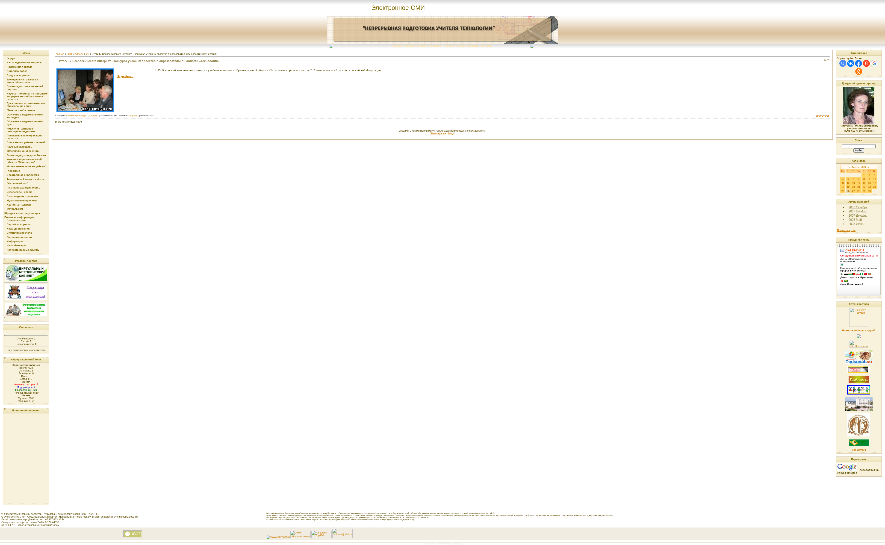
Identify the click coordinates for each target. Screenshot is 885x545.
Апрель (79, 54)
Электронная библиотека (23, 175)
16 (869, 183)
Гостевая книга (16, 220)
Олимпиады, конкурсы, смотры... (82, 116)
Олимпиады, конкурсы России (26, 155)
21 (858, 187)
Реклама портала (454, 45)
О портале (434, 45)
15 (864, 183)
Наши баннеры (16, 245)
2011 (69, 54)
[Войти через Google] (874, 63)
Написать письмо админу (23, 249)
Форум (11, 58)
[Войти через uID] (842, 63)
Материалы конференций (23, 151)
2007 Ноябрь (857, 211)
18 (842, 187)
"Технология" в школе (21, 110)
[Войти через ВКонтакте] (850, 63)
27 (853, 191)
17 (874, 183)
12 (848, 183)
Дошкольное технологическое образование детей (26, 104)
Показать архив (846, 230)
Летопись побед (17, 71)
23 (869, 187)
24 (874, 187)
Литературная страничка (22, 196)
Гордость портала (18, 75)
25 (842, 191)
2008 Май (855, 219)
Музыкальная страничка (22, 200)
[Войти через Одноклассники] (858, 71)
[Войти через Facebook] (858, 63)
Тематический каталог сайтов (25, 179)
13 (853, 183)
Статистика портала (19, 232)
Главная (397, 45)
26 (87, 54)
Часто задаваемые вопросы (24, 62)
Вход (451, 133)
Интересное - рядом (19, 192)
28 (858, 191)
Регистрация (438, 133)
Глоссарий (13, 170)
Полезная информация (19, 217)
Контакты (473, 45)
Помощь (486, 45)
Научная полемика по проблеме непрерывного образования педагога (27, 96)
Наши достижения (18, 228)
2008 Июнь (856, 224)
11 (843, 183)
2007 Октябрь (858, 207)
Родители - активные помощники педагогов (21, 130)
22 (864, 187)
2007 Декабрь (858, 215)
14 (858, 183)
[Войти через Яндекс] (866, 63)
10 (874, 179)
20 (853, 187)
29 (864, 191)
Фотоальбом (15, 208)
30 (869, 191)
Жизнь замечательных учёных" (26, 166)
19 (848, 187)
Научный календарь (19, 146)
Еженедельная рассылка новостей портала (22, 81)
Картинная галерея (19, 204)
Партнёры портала (18, 224)
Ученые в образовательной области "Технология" (24, 161)
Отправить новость (19, 237)
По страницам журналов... (23, 187)
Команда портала (415, 45)
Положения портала (19, 66)
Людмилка (134, 116)
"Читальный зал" (17, 183)
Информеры (15, 241)
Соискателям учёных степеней (26, 142)
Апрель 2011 (859, 167)
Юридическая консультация (22, 213)
